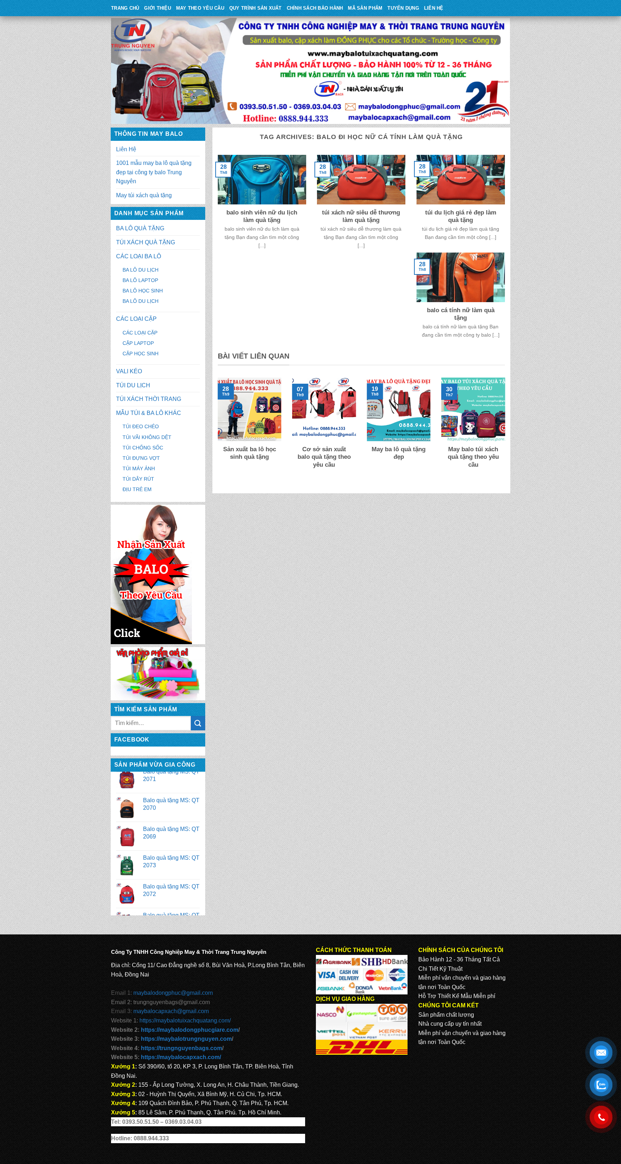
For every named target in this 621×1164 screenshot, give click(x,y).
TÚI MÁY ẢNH (139, 468)
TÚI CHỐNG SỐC (143, 448)
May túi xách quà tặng (144, 195)
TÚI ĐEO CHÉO (141, 426)
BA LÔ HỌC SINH (143, 291)
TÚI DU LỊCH (133, 385)
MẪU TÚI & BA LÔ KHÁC (148, 413)
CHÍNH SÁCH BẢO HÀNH (315, 8)
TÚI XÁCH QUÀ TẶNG (145, 242)
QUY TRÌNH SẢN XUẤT (255, 8)
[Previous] (216, 432)
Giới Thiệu (157, 8)
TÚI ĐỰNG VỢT (141, 458)
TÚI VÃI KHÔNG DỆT (147, 437)
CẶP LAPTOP (138, 343)
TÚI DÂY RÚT (138, 479)
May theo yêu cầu (200, 8)
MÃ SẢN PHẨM (365, 8)
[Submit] (198, 723)
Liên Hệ (433, 8)
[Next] (506, 432)
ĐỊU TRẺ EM (137, 489)
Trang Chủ (125, 8)
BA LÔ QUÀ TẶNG (140, 228)
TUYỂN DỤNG (403, 8)
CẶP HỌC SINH (140, 353)
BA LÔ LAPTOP (140, 280)
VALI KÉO (129, 371)
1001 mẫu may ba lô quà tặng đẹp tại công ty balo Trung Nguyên (154, 172)
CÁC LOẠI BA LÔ (138, 256)
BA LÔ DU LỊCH (140, 270)
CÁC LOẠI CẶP (136, 319)
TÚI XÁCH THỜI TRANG (148, 399)
